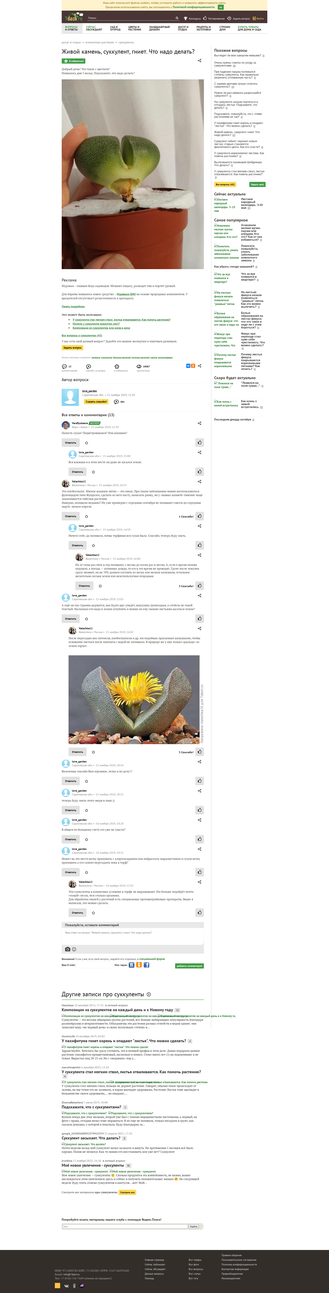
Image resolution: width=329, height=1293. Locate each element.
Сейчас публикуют (155, 1264)
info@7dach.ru (71, 1274)
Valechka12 (79, 481)
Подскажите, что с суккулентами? (91, 1107)
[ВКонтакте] (188, 366)
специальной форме (152, 959)
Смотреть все (127, 1192)
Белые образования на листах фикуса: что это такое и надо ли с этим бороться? (252, 320)
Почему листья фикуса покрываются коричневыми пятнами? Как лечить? (251, 361)
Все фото (194, 1264)
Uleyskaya (68, 1005)
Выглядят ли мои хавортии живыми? (238, 55)
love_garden (86, 452)
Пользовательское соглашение (239, 1259)
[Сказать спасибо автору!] (199, 442)
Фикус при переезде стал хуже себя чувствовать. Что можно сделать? (253, 339)
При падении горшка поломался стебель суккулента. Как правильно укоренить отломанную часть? (236, 74)
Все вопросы (196, 1269)
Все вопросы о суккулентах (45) (82, 335)
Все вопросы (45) (225, 184)
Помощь (149, 1278)
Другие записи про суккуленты (103, 994)
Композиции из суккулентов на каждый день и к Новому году (117, 1009)
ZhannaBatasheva (72, 1102)
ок (221, 7)
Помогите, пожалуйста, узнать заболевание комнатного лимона (250, 253)
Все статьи (194, 1273)
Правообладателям (232, 1273)
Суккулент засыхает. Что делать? (91, 1138)
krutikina (67, 1160)
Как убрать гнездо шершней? (234, 266)
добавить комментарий (189, 965)
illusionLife (68, 1036)
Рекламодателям (231, 1278)
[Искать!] (177, 18)
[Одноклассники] (193, 366)
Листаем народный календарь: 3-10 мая (252, 203)
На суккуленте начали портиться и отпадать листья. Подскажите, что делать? (236, 104)
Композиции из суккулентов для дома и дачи (101, 328)
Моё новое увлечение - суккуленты (93, 1165)
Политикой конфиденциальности (194, 7)
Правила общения (232, 1255)
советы (153, 357)
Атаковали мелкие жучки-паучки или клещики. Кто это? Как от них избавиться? (251, 232)
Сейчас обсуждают (155, 1269)
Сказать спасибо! (96, 402)
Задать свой (257, 184)
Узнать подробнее (73, 306)
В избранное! (76, 61)
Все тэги (193, 1278)
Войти (260, 18)
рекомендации (165, 357)
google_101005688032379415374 (83, 1133)
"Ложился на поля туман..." (251, 384)
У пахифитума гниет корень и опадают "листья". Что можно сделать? (124, 1040)
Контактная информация (235, 1269)
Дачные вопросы (154, 1273)
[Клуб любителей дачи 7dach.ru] (74, 16)
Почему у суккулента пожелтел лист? (96, 324)
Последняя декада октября (233, 419)
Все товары (195, 1259)
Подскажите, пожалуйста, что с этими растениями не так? (238, 115)
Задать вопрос (72, 348)
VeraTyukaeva (80, 423)
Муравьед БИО (126, 294)
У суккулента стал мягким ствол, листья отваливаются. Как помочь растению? (121, 320)
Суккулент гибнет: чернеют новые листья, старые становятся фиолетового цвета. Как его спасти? (237, 144)
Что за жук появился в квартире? (249, 276)
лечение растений (140, 357)
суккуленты (106, 357)
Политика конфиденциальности (239, 1264)
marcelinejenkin (71, 1067)
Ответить (70, 442)
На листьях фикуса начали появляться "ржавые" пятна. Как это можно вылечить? (252, 299)
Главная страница (154, 1259)
